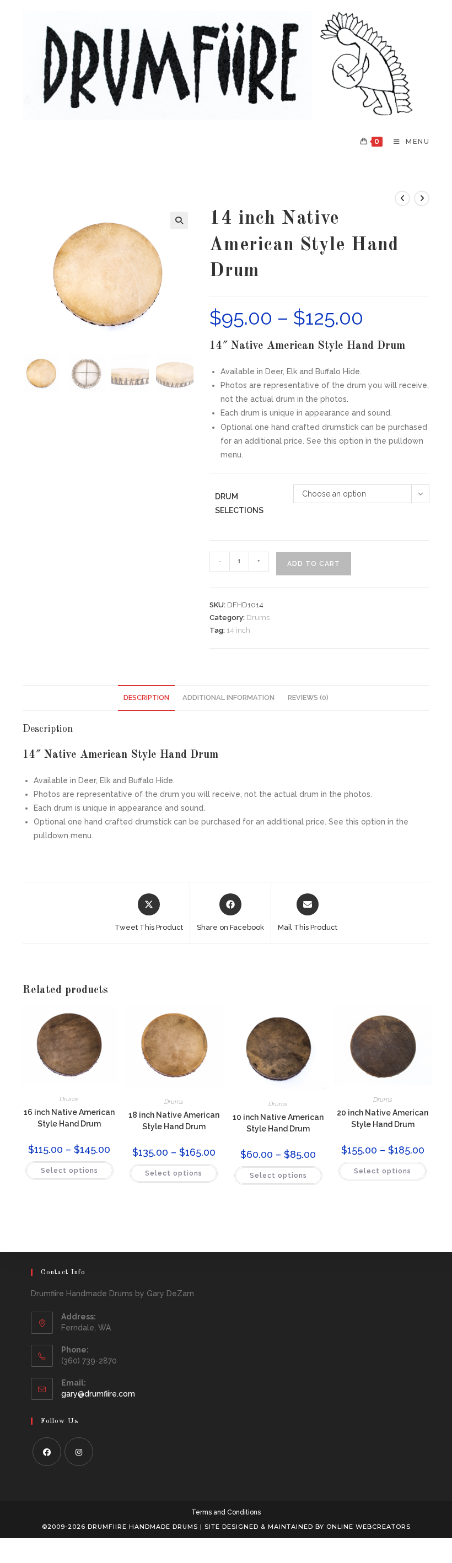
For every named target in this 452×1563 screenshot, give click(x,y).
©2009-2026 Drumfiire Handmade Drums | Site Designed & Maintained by (184, 1526)
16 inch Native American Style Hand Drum (69, 1118)
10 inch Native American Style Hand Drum (278, 1123)
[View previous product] (402, 198)
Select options (69, 1170)
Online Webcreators (368, 1526)
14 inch (238, 630)
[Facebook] (47, 1451)
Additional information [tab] (228, 697)
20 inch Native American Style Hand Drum (382, 1118)
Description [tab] (146, 697)
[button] (179, 220)
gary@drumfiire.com (98, 1393)
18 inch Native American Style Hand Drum (173, 1121)
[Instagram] (78, 1451)
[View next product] (421, 198)
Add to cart (313, 564)
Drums (258, 617)
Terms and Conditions (226, 1512)
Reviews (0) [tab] (308, 697)
